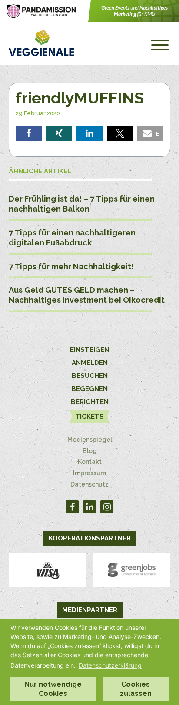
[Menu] (159, 45)
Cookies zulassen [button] (136, 689)
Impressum (89, 473)
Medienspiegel (89, 439)
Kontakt (90, 461)
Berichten (90, 402)
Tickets (89, 416)
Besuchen (90, 376)
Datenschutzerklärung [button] (110, 665)
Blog (90, 450)
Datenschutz (89, 484)
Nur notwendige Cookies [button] (53, 689)
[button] (29, 133)
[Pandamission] (89, 20)
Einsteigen (89, 350)
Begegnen (89, 389)
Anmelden (90, 363)
